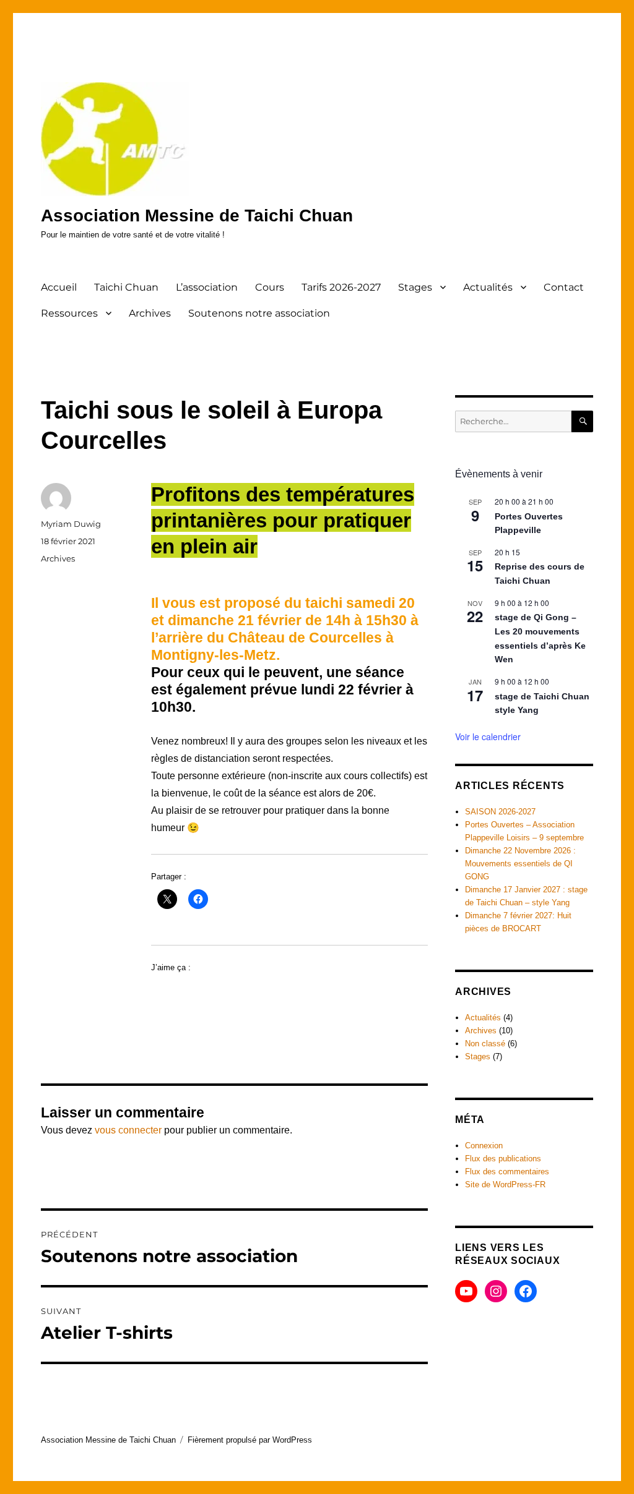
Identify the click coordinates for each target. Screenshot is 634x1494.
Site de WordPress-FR (505, 1184)
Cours (269, 287)
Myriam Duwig (71, 524)
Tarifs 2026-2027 (341, 287)
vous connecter (128, 1130)
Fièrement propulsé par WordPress (250, 1440)
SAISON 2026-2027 (500, 811)
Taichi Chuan (126, 287)
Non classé (485, 1043)
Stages (415, 287)
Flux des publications (503, 1158)
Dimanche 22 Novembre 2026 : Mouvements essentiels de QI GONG (520, 863)
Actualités (488, 287)
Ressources (69, 313)
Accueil (59, 287)
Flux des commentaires (507, 1171)
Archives (150, 313)
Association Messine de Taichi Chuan (197, 215)
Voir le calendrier (488, 736)
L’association (207, 287)
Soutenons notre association (259, 313)
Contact (564, 287)
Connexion (484, 1145)
